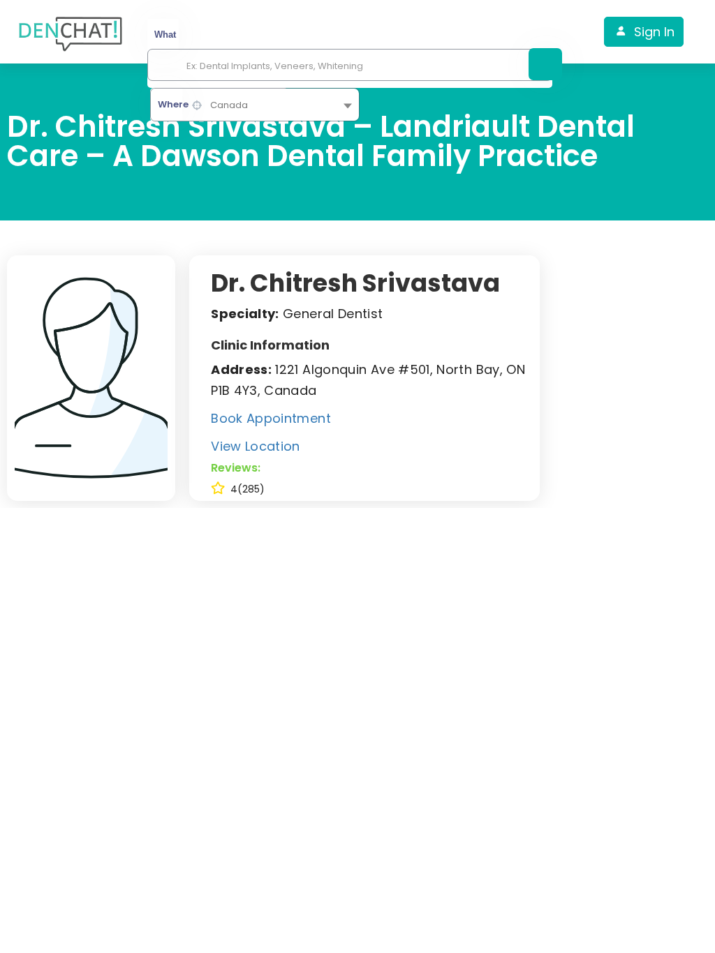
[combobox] (255, 105)
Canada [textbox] (229, 105)
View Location (255, 446)
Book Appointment (271, 418)
